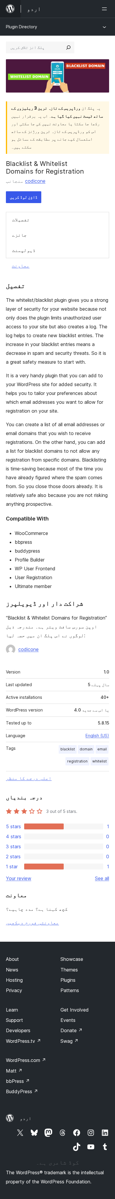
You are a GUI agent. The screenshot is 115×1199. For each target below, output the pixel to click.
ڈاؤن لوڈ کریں (23, 197)
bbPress (18, 1081)
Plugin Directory (21, 26)
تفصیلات (21, 220)
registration (77, 761)
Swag (69, 1041)
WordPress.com (26, 1060)
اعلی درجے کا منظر (29, 778)
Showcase (71, 959)
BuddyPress (22, 1091)
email (102, 749)
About (12, 959)
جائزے (19, 235)
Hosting (14, 980)
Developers (18, 1030)
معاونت (20, 266)
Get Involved (74, 1010)
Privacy (14, 990)
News (12, 970)
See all (102, 878)
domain (86, 749)
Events (67, 1020)
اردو (26, 1118)
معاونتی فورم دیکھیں (32, 922)
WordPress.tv (23, 1041)
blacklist (67, 749)
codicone (35, 181)
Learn (12, 1010)
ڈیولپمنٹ (24, 250)
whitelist (99, 761)
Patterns (69, 990)
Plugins (67, 980)
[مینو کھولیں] (105, 9)
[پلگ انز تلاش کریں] (68, 47)
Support (14, 1020)
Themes (69, 970)
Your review (18, 878)
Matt (14, 1071)
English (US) (97, 735)
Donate (71, 1030)
